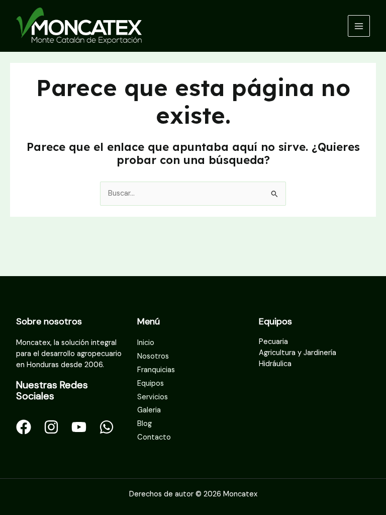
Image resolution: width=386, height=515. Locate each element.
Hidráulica (275, 364)
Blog (144, 423)
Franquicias (156, 370)
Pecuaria (273, 342)
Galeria (149, 410)
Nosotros (153, 356)
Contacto (154, 437)
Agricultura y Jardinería (297, 353)
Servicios (152, 397)
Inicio (145, 343)
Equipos (150, 383)
